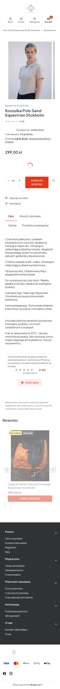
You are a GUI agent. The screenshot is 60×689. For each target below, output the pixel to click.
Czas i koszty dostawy (17, 593)
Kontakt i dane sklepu (16, 629)
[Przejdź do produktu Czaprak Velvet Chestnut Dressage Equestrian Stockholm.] (30, 455)
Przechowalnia (12, 574)
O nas (8, 634)
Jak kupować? (12, 615)
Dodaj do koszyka (37, 182)
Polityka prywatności (16, 611)
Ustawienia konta (14, 570)
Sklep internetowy (26, 685)
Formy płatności (14, 588)
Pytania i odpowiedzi (16, 542)
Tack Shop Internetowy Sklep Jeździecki (21, 30)
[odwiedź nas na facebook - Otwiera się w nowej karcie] (4, 673)
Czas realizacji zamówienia (19, 597)
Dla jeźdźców (50, 30)
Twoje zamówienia (14, 565)
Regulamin (10, 547)
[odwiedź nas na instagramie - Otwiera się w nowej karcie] (11, 673)
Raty (7, 551)
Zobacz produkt (30, 498)
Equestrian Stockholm (17, 105)
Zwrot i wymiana (13, 538)
